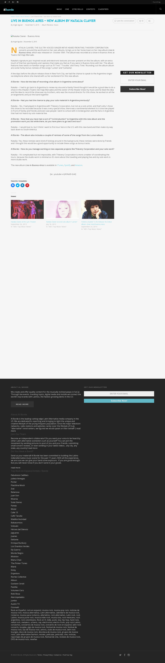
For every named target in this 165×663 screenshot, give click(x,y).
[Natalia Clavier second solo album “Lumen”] (62, 209)
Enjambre (15, 573)
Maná (13, 566)
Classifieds (103, 9)
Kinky (13, 570)
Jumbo (14, 600)
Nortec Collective (18, 577)
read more (32, 448)
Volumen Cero (17, 590)
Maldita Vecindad (18, 519)
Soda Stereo (16, 502)
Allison (14, 580)
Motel (13, 509)
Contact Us (57, 655)
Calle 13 (14, 512)
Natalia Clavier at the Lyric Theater (23, 222)
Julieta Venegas (18, 478)
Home (12, 16)
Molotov (14, 556)
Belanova (15, 492)
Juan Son (15, 495)
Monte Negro (17, 553)
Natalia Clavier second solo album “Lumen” (61, 222)
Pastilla (14, 587)
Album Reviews (24, 16)
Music (59, 9)
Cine (67, 9)
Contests (90, 9)
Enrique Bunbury (18, 543)
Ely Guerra (15, 550)
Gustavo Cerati (17, 583)
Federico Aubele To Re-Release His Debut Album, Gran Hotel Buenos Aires (96, 223)
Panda (14, 505)
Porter (14, 482)
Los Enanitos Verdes (20, 546)
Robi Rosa (15, 594)
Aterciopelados (17, 597)
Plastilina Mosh (18, 485)
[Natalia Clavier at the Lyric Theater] (27, 209)
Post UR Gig (156, 2)
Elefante (14, 539)
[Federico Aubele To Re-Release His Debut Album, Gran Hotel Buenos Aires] (97, 209)
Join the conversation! (125, 21)
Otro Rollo (77, 9)
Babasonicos (16, 522)
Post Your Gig (67, 655)
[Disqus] (82, 276)
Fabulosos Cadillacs (19, 475)
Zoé (12, 489)
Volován (14, 526)
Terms (39, 655)
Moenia (14, 499)
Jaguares (15, 533)
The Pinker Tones (19, 563)
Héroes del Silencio (19, 529)
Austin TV (15, 604)
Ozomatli (15, 607)
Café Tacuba (16, 516)
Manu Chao (16, 560)
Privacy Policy (48, 655)
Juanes (14, 536)
